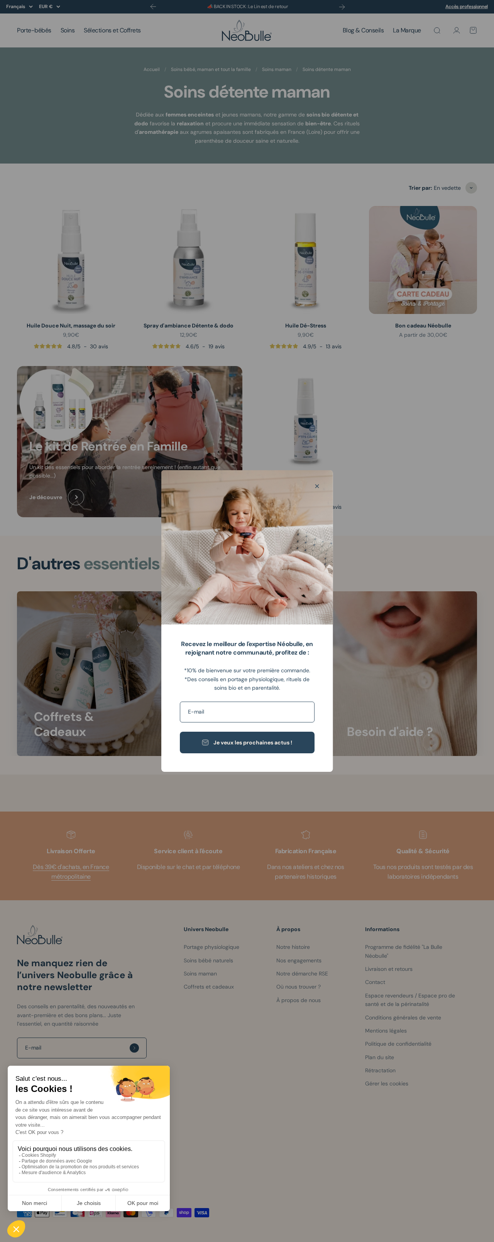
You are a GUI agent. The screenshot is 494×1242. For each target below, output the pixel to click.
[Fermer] (317, 486)
